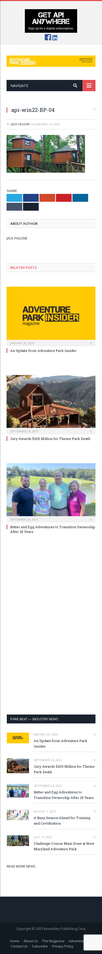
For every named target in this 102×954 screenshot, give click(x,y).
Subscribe (40, 946)
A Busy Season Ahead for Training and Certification (62, 820)
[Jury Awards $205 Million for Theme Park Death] (51, 404)
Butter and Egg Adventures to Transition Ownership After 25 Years (64, 795)
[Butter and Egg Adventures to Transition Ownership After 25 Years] (51, 492)
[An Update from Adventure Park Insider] (51, 316)
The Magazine (53, 941)
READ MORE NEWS (21, 866)
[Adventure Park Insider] (51, 60)
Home (14, 941)
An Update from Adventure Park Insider (43, 350)
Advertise (76, 941)
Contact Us (19, 946)
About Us (31, 941)
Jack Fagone (20, 124)
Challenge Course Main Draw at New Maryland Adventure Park (64, 846)
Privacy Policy (62, 946)
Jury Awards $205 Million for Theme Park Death (50, 438)
